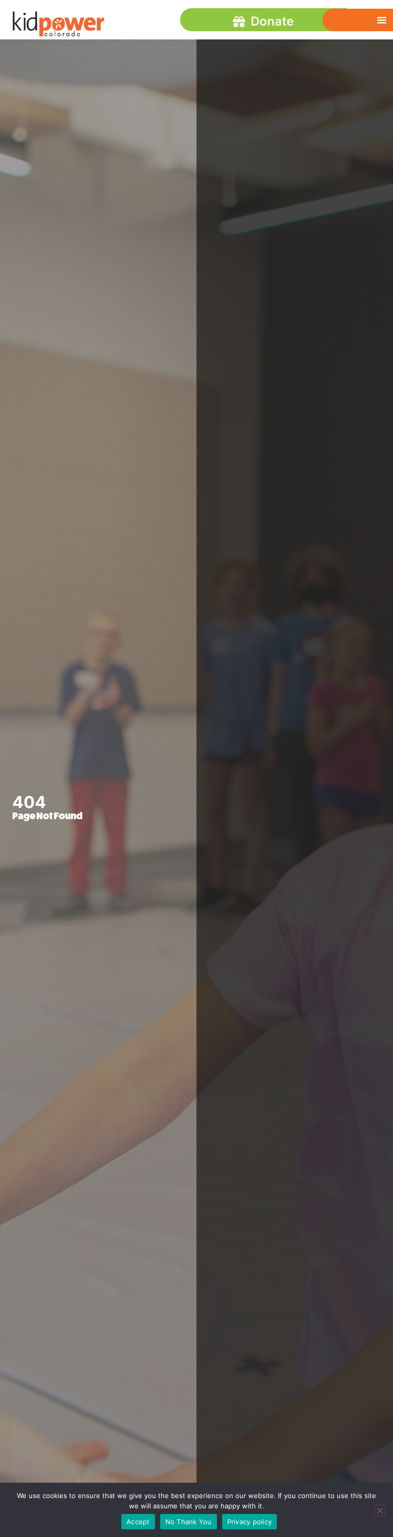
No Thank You (188, 1522)
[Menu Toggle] (382, 20)
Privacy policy (249, 1522)
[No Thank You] (379, 1510)
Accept (138, 1522)
